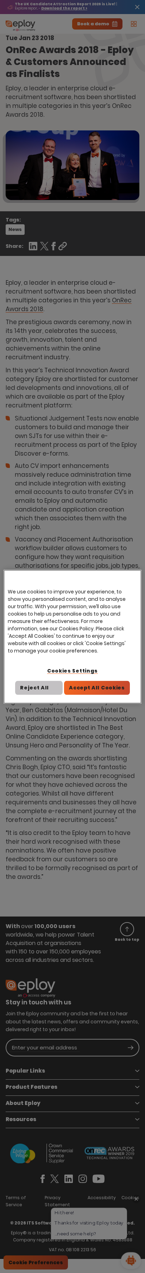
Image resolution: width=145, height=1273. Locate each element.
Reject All (34, 687)
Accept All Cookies (97, 687)
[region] (72, 636)
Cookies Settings (72, 670)
